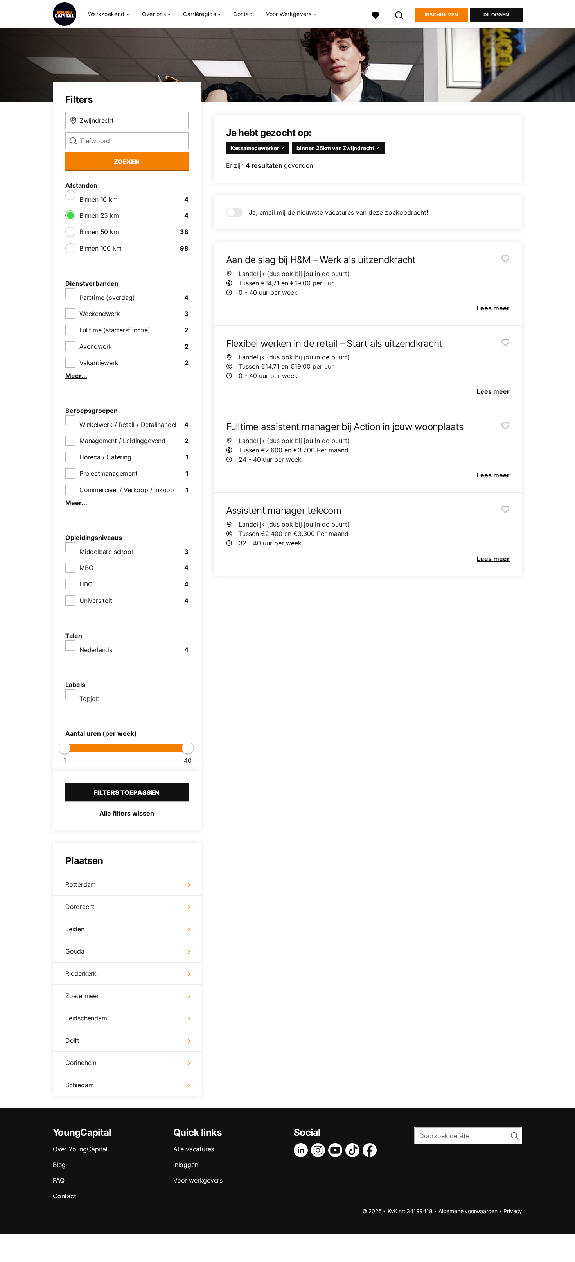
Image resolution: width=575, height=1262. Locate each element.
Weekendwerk (99, 313)
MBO (86, 568)
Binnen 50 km (99, 232)
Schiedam (79, 1085)
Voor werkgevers (198, 1180)
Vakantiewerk (99, 363)
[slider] (64, 748)
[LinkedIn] (302, 1150)
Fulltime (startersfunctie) (114, 330)
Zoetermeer (82, 996)
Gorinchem (81, 1063)
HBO (85, 584)
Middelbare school (106, 552)
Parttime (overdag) (107, 297)
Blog (59, 1165)
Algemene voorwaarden (468, 1211)
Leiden (74, 929)
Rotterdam (80, 884)
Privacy (512, 1211)
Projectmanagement (108, 473)
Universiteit (95, 600)
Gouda (74, 951)
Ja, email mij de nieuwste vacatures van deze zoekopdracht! (338, 212)
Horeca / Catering (105, 457)
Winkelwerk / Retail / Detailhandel (127, 424)
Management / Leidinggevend (122, 441)
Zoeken (127, 161)
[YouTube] (336, 1150)
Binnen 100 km (100, 248)
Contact (243, 14)
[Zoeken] (399, 14)
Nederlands (95, 650)
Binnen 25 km (99, 215)
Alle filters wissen (126, 813)
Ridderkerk (81, 973)
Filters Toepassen (127, 792)
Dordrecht (80, 907)
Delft (72, 1040)
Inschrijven (441, 15)
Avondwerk (95, 346)
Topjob (89, 699)
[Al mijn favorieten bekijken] (375, 14)
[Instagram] (319, 1150)
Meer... (76, 376)
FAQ (58, 1180)
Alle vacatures (193, 1149)
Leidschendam (86, 1018)
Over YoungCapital (80, 1149)
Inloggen (496, 15)
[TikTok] (354, 1150)
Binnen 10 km (98, 199)
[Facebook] (371, 1150)
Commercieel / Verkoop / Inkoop (126, 490)
